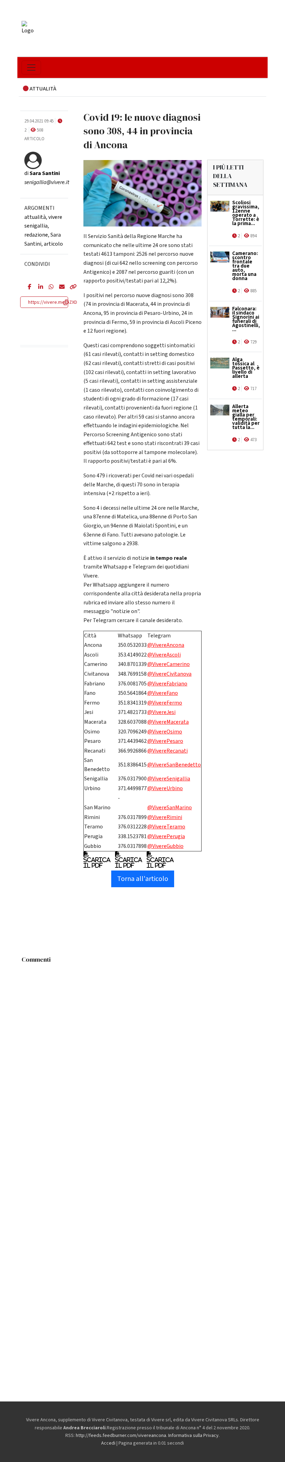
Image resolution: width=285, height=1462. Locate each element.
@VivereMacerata (168, 722)
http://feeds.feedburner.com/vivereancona (121, 1435)
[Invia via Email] (59, 287)
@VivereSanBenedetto (174, 765)
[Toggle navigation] (31, 67)
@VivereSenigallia (168, 778)
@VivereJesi (161, 712)
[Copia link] (69, 287)
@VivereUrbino (165, 788)
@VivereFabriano (167, 684)
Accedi (108, 1443)
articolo (53, 244)
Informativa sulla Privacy (193, 1435)
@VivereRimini (164, 817)
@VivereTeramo (166, 827)
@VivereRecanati (167, 751)
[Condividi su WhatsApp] (48, 287)
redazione (36, 235)
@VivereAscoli (164, 655)
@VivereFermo (164, 703)
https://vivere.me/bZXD (52, 302)
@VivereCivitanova (169, 674)
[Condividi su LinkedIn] (38, 287)
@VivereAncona (165, 645)
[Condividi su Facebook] (27, 287)
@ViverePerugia (166, 836)
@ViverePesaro (165, 741)
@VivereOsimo (164, 732)
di (42, 173)
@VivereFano (162, 693)
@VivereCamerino (168, 664)
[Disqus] (142, 1054)
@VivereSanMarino (169, 807)
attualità (35, 217)
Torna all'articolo (142, 879)
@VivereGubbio (165, 846)
